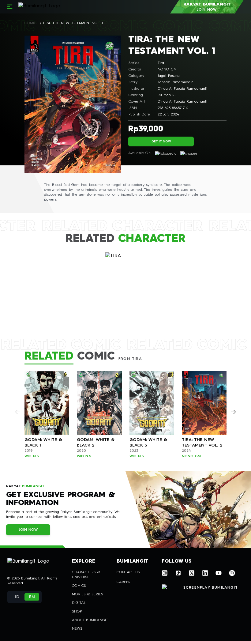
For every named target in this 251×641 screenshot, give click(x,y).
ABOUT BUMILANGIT (90, 620)
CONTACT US (128, 572)
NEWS (77, 629)
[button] (17, 597)
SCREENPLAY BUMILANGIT (210, 588)
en (32, 597)
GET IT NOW (161, 141)
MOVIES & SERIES (87, 594)
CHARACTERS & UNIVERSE (86, 575)
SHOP (77, 611)
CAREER (123, 582)
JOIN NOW (28, 530)
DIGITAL (79, 603)
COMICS (31, 23)
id (17, 597)
